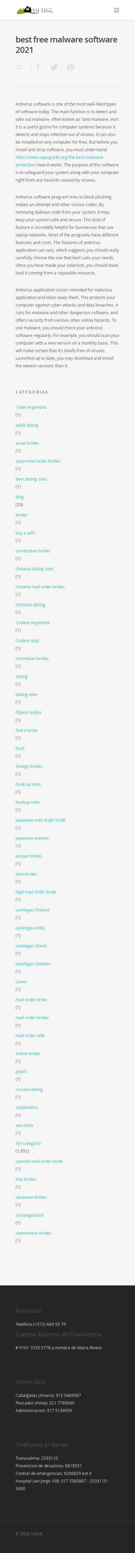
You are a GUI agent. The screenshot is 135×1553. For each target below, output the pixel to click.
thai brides (26, 1179)
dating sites (27, 694)
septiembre (27, 1107)
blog (20, 497)
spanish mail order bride (39, 1161)
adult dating (27, 425)
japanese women (32, 838)
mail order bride (31, 999)
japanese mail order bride (40, 820)
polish (21, 1071)
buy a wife (25, 533)
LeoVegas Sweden (33, 963)
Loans (21, 981)
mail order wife (30, 1035)
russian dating (29, 1089)
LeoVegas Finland (32, 910)
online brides (28, 1053)
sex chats (25, 1125)
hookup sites (28, 802)
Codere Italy (27, 640)
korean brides (29, 856)
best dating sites (31, 479)
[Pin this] (69, 67)
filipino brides (29, 712)
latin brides (26, 874)
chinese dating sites (35, 568)
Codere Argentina (33, 622)
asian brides (27, 443)
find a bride (26, 730)
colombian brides (32, 658)
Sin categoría (28, 1143)
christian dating (30, 604)
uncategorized (29, 1215)
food (20, 748)
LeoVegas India (30, 927)
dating (22, 676)
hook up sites (28, 784)
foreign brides (29, 766)
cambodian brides (33, 550)
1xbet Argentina (31, 407)
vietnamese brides (33, 1233)
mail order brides (32, 1017)
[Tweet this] (54, 67)
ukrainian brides (31, 1197)
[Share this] (38, 67)
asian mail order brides (38, 461)
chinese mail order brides (40, 586)
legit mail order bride (36, 892)
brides (22, 515)
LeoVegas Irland (31, 945)
